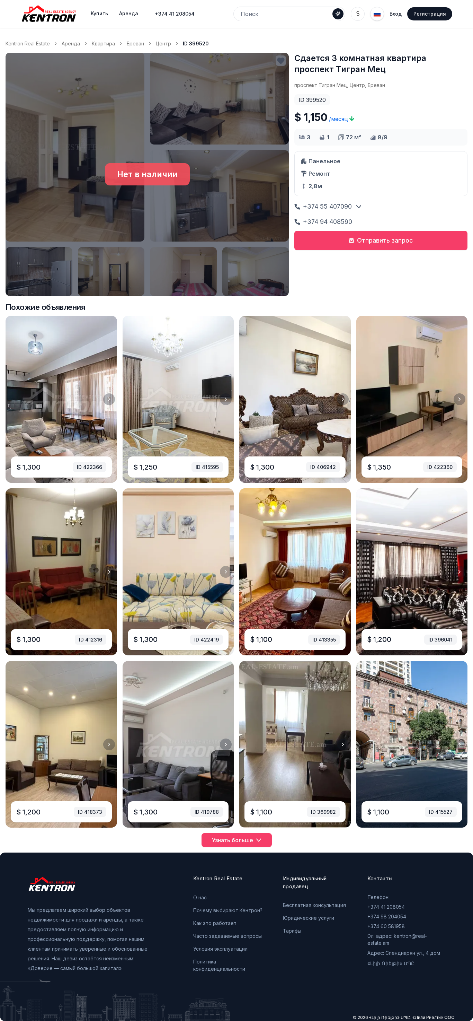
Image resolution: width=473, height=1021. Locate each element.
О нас (200, 897)
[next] (109, 399)
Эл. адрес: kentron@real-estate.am (397, 939)
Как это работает (215, 923)
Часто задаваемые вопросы (227, 936)
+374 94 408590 (327, 221)
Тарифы (292, 931)
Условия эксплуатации (220, 949)
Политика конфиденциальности (219, 965)
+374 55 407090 (327, 206)
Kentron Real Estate (28, 43)
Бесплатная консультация (314, 905)
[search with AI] (337, 13)
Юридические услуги (308, 918)
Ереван (135, 43)
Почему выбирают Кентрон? (227, 910)
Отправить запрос (385, 240)
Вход (396, 14)
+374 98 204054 (386, 916)
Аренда (71, 43)
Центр (163, 43)
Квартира (103, 43)
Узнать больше (232, 840)
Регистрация (429, 14)
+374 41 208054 (175, 14)
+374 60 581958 (386, 926)
